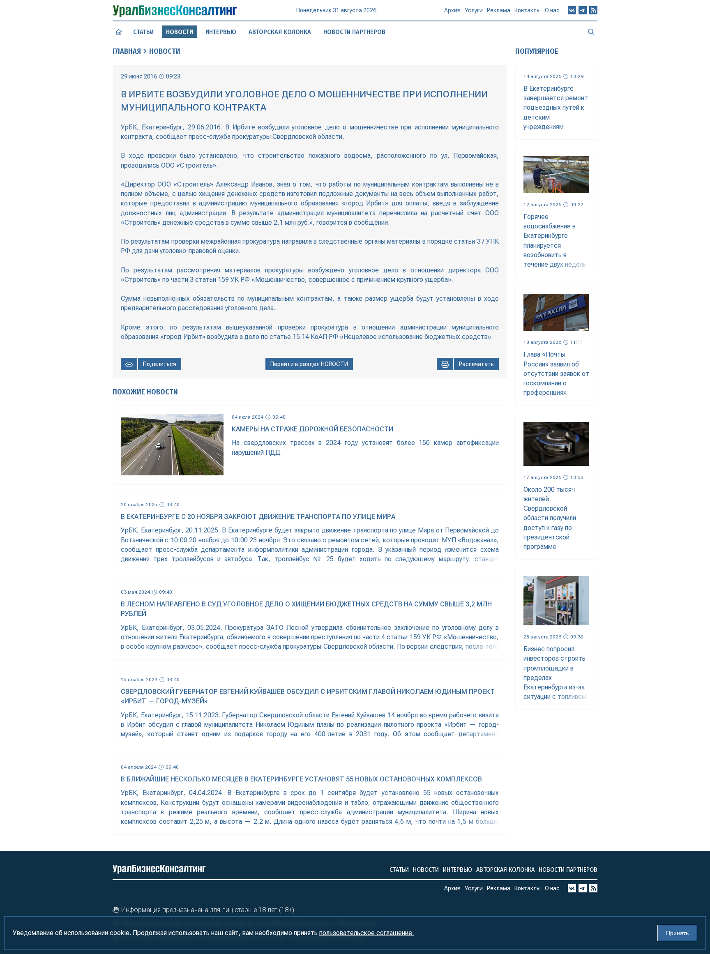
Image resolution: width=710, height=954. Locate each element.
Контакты (527, 10)
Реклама (498, 10)
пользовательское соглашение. (366, 933)
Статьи (143, 32)
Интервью (220, 32)
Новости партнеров (354, 32)
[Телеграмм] (583, 10)
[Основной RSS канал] (593, 10)
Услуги (474, 10)
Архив (452, 10)
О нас (552, 10)
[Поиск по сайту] (591, 31)
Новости (164, 51)
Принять (677, 933)
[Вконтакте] (572, 10)
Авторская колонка (280, 32)
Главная (127, 51)
